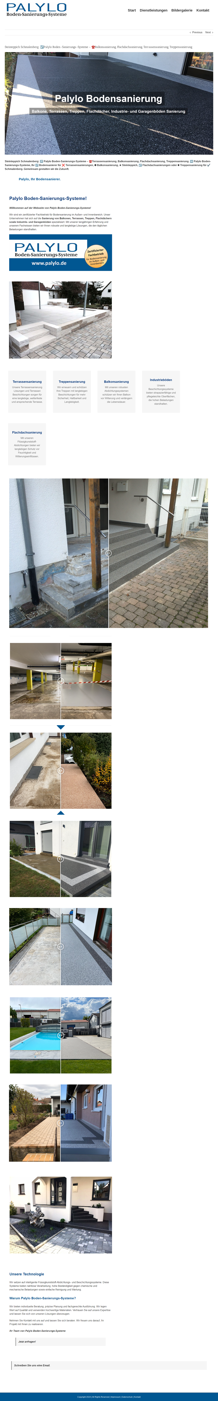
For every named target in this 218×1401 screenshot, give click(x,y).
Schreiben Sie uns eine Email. (32, 1365)
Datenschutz (127, 1397)
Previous (197, 32)
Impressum (115, 1397)
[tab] (40, 179)
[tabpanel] (109, 773)
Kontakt (137, 1397)
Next (208, 32)
